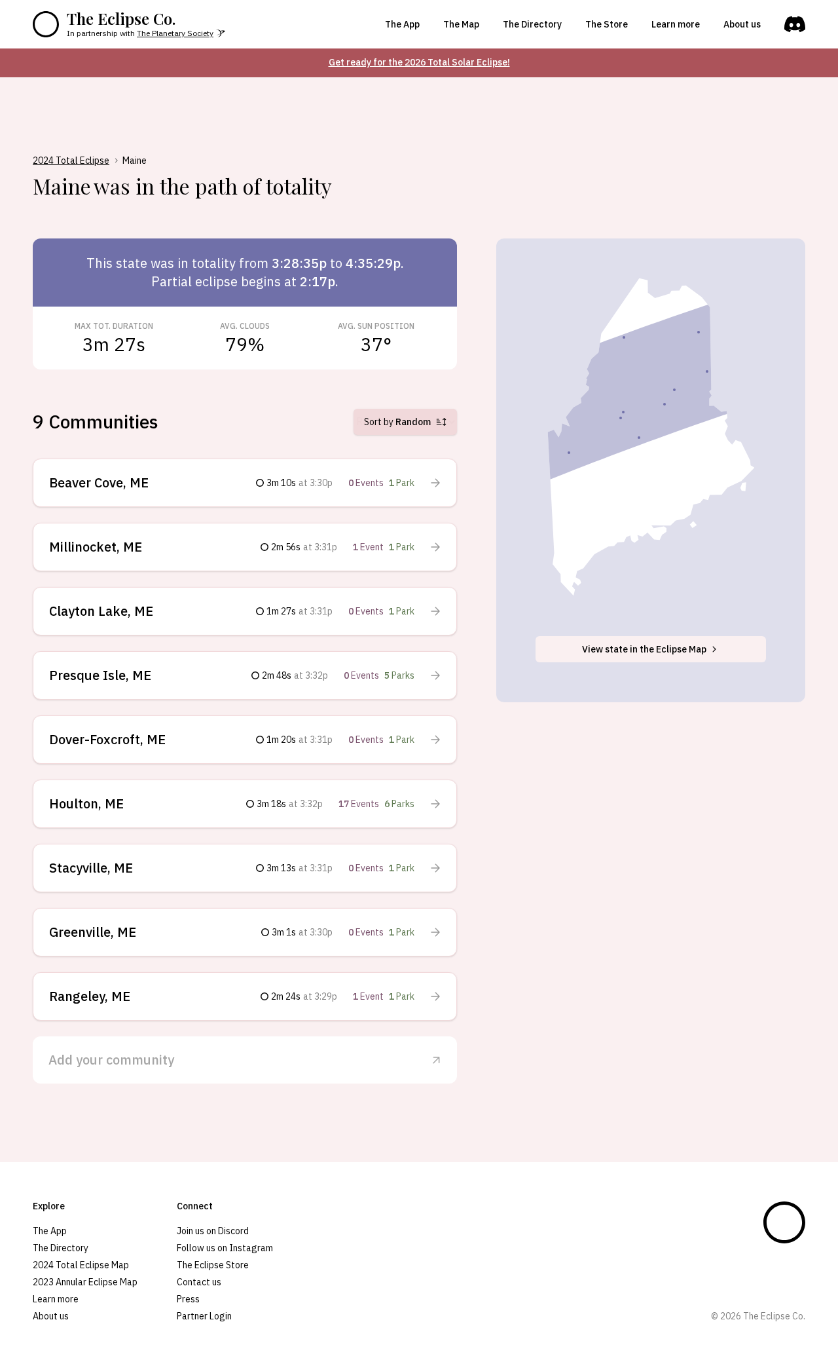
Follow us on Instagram (225, 1248)
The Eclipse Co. (121, 18)
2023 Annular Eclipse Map (85, 1282)
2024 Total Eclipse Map (81, 1265)
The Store (606, 24)
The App (402, 24)
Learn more (675, 24)
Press (188, 1299)
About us (742, 24)
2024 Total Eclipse (71, 160)
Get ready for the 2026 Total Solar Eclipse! (419, 62)
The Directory (532, 24)
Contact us (199, 1282)
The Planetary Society (175, 33)
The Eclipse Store (213, 1265)
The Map (461, 24)
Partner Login (204, 1316)
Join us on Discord (213, 1231)
